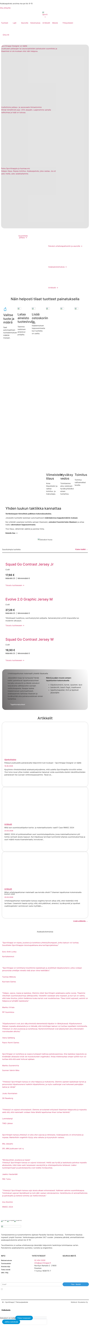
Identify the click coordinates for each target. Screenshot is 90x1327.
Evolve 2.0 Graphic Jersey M (29, 599)
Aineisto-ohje (5, 1266)
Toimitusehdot (6, 1263)
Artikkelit (8, 824)
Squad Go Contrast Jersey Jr (29, 564)
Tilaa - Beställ (76, 1284)
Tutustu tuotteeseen (14, 585)
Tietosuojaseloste (22, 1302)
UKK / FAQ (4, 1273)
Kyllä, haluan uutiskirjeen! (11, 1289)
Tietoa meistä (5, 1269)
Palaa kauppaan (24, 1318)
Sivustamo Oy (83, 1302)
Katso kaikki (81, 549)
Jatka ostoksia (11, 1322)
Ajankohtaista (10, 759)
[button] (10, 23)
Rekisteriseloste (6, 1260)
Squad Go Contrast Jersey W (29, 639)
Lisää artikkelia (80, 921)
